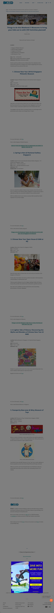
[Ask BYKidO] (51, 600)
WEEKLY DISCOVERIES (35, 578)
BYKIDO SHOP (35, 584)
